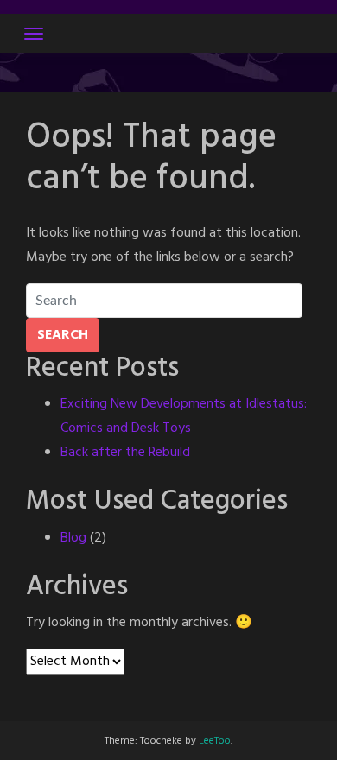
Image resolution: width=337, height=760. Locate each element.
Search (62, 335)
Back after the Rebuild (125, 452)
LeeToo (215, 741)
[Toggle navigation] (34, 34)
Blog (73, 538)
